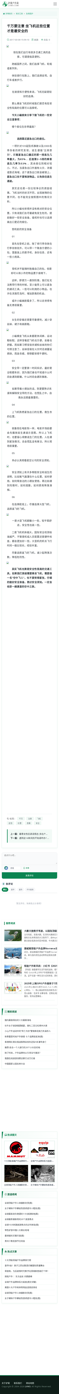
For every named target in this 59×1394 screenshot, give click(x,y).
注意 (30, 818)
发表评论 (29, 875)
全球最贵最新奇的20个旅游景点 (19, 1219)
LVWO (28, 1386)
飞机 (39, 818)
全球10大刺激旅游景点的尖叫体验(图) (22, 1224)
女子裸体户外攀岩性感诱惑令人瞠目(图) (22, 1208)
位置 (19, 823)
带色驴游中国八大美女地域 (17, 1230)
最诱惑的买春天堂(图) (14, 1235)
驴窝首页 (9, 13)
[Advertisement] (34, 699)
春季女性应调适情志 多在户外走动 (35, 833)
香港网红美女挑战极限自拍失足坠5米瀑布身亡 (25, 1042)
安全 (38, 823)
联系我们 (18, 1383)
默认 (5, 889)
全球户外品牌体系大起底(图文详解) (20, 1282)
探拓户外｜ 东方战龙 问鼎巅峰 (18, 1276)
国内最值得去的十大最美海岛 (18, 1020)
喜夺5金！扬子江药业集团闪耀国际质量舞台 (24, 1265)
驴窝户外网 (10, 4)
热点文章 (12, 1251)
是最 (29, 823)
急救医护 (29, 13)
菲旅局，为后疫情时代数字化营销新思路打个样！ (27, 1271)
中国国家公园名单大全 (15, 1063)
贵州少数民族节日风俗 (15, 1241)
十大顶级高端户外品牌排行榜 (18, 1260)
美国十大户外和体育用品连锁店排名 (21, 1287)
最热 (20, 889)
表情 (27, 868)
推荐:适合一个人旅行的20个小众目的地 (22, 1047)
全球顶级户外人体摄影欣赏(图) (18, 1203)
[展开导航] (55, 4)
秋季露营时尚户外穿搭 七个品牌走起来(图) (24, 1036)
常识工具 (19, 13)
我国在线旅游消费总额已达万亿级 (20, 1058)
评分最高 (30, 889)
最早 (12, 889)
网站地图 (30, 1383)
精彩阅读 (12, 1011)
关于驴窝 (6, 1383)
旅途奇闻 (12, 1194)
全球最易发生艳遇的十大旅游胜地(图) (21, 1213)
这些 (10, 823)
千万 (21, 818)
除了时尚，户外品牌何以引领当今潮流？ (23, 1052)
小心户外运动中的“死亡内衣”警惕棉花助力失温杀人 (28, 1031)
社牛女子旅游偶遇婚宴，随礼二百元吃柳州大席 (26, 1025)
